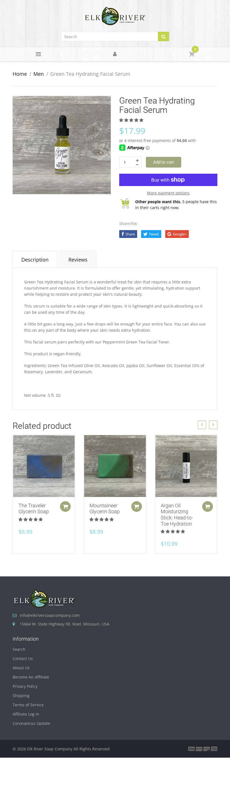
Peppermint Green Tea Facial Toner (136, 342)
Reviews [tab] (78, 259)
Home (20, 73)
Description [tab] (35, 259)
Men (38, 73)
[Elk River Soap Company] (115, 15)
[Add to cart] (65, 506)
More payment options (168, 193)
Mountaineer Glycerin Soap (104, 509)
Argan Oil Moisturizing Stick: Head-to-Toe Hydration (177, 515)
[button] (131, 120)
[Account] (115, 54)
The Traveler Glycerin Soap (34, 509)
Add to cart (163, 162)
